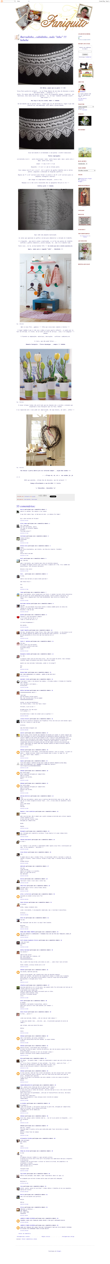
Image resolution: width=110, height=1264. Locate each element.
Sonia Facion (24, 1012)
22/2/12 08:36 (24, 730)
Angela (22, 761)
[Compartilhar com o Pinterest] (46, 495)
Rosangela (23, 831)
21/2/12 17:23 (24, 533)
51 (45, 1186)
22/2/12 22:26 (24, 882)
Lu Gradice (23, 1103)
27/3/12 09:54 (24, 1230)
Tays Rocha (23, 1173)
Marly (21, 558)
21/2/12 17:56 (24, 589)
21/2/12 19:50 (24, 600)
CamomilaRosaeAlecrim (26, 1085)
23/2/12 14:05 (24, 1009)
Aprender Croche (24, 679)
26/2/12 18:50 (24, 1170)
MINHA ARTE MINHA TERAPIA (27, 932)
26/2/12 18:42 (24, 1148)
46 (47, 1116)
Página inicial (46, 1236)
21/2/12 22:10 (24, 669)
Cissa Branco (24, 852)
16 (52, 718)
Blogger (59, 1251)
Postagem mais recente (23, 1236)
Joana (21, 592)
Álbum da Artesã (24, 1151)
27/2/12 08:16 (24, 1191)
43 (47, 1071)
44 (55, 1085)
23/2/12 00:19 (24, 899)
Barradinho (27, 499)
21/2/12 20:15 (24, 611)
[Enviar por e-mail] (39, 495)
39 (50, 1012)
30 (54, 894)
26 (50, 852)
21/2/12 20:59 (24, 627)
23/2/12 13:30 (24, 997)
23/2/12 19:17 (24, 1082)
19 (46, 761)
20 (47, 770)
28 (46, 879)
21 (47, 783)
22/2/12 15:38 (24, 808)
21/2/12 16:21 (24, 520)
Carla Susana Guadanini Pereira (29, 940)
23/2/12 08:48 (24, 929)
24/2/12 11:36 (24, 1135)
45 (49, 1103)
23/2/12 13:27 (24, 966)
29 (49, 885)
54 (57, 1218)
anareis (22, 733)
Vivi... (22, 574)
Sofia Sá (22, 918)
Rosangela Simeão (25, 654)
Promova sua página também (84, 39)
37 (48, 985)
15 (52, 690)
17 (47, 733)
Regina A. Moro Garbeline (27, 811)
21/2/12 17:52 (24, 571)
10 (51, 630)
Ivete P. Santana (25, 641)
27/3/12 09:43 (24, 1222)
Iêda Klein (23, 885)
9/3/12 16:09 (24, 1215)
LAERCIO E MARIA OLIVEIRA (27, 1218)
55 (57, 1225)
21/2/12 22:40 (24, 687)
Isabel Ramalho (24, 630)
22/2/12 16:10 (24, 828)
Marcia (22, 509)
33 (57, 932)
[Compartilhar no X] (42, 495)
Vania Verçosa (24, 902)
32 (48, 918)
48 (54, 1138)
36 (47, 969)
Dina (21, 1058)
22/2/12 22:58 (24, 891)
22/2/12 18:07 (24, 836)
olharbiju (23, 985)
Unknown (22, 749)
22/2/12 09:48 (24, 747)
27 (48, 866)
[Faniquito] (79, 38)
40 (47, 1036)
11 (52, 641)
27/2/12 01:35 (24, 1183)
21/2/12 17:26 (24, 543)
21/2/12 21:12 (24, 651)
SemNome (85, 237)
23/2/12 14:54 (24, 1033)
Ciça (21, 1186)
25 (54, 839)
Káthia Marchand (24, 690)
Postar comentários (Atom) (29, 1239)
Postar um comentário (25, 1233)
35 (52, 950)
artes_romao (23, 523)
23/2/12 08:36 (24, 915)
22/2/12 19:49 (24, 849)
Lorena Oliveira (24, 718)
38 (46, 1000)
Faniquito (27, 496)
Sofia (21, 1000)
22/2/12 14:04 (24, 793)
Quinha (22, 614)
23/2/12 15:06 (24, 1042)
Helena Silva (24, 546)
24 (48, 831)
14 (52, 679)
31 (51, 902)
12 (52, 654)
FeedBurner (88, 57)
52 (46, 1194)
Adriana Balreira (25, 796)
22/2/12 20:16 (24, 876)
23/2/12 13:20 (24, 947)
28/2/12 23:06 (24, 1204)
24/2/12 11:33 (24, 1122)
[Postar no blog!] (41, 495)
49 (52, 1151)
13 (50, 672)
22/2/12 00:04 (24, 716)
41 (47, 1045)
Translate (84, 110)
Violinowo (23, 536)
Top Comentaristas (84, 235)
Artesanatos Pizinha (26, 1138)
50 (49, 1173)
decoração (34, 499)
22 (52, 796)
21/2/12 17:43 (24, 555)
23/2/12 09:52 (24, 937)
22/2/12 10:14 (24, 758)
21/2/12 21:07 (24, 638)
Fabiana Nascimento (25, 839)
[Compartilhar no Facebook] (44, 495)
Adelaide (22, 866)
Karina (22, 879)
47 (47, 1125)
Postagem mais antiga (68, 1236)
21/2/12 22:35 (24, 676)
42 (45, 1058)
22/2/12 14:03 (24, 780)
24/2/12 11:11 (24, 1113)
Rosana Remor (24, 672)
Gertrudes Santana (25, 603)
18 (47, 749)
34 (61, 940)
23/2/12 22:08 (24, 1100)
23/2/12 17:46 (24, 1068)
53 (46, 1207)
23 (57, 811)
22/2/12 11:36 (24, 767)
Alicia (22, 1207)
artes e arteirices (25, 894)
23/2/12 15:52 (24, 1055)
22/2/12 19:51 (24, 863)
